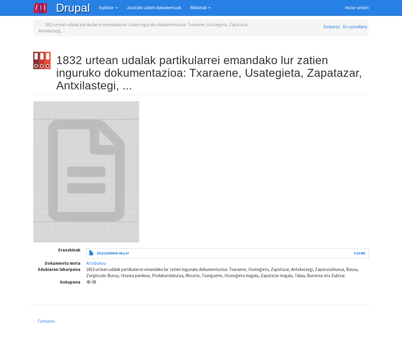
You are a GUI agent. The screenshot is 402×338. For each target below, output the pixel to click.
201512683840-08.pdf (113, 253)
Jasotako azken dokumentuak (154, 7)
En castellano (355, 26)
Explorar (107, 7)
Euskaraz (331, 26)
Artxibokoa (96, 263)
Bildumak (199, 7)
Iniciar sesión (357, 7)
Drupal (73, 7)
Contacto (46, 321)
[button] (86, 171)
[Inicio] (44, 8)
